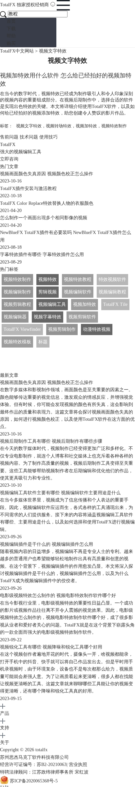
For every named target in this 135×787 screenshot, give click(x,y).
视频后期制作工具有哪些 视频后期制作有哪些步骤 (51, 441)
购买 (11, 43)
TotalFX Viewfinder (22, 329)
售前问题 (9, 137)
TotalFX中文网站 (17, 51)
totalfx (41, 749)
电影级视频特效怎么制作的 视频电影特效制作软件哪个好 (58, 595)
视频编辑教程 (112, 291)
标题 (43, 341)
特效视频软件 (112, 279)
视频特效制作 (114, 125)
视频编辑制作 (17, 291)
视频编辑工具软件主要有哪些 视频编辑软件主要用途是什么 (60, 492)
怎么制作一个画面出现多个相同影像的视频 (43, 217)
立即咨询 (9, 159)
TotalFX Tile (115, 304)
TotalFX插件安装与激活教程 (28, 188)
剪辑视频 (47, 291)
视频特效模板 (17, 341)
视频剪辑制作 (62, 329)
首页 (11, 21)
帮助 (11, 35)
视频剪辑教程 (17, 304)
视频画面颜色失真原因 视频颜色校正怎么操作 (46, 173)
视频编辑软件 (77, 291)
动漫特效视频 (96, 329)
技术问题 (29, 137)
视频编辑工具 (52, 304)
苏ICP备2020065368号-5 (34, 780)
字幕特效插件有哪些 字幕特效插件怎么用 (42, 254)
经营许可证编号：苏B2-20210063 (33, 764)
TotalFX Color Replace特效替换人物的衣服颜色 (46, 203)
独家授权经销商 (33, 4)
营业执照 (78, 764)
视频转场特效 (58, 125)
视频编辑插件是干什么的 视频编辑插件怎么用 (46, 544)
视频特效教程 (77, 279)
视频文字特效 (29, 125)
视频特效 (47, 279)
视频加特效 (86, 125)
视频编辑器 (15, 316)
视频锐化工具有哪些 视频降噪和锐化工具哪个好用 (51, 647)
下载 (11, 28)
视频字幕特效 (47, 316)
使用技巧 (48, 137)
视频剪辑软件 (82, 316)
